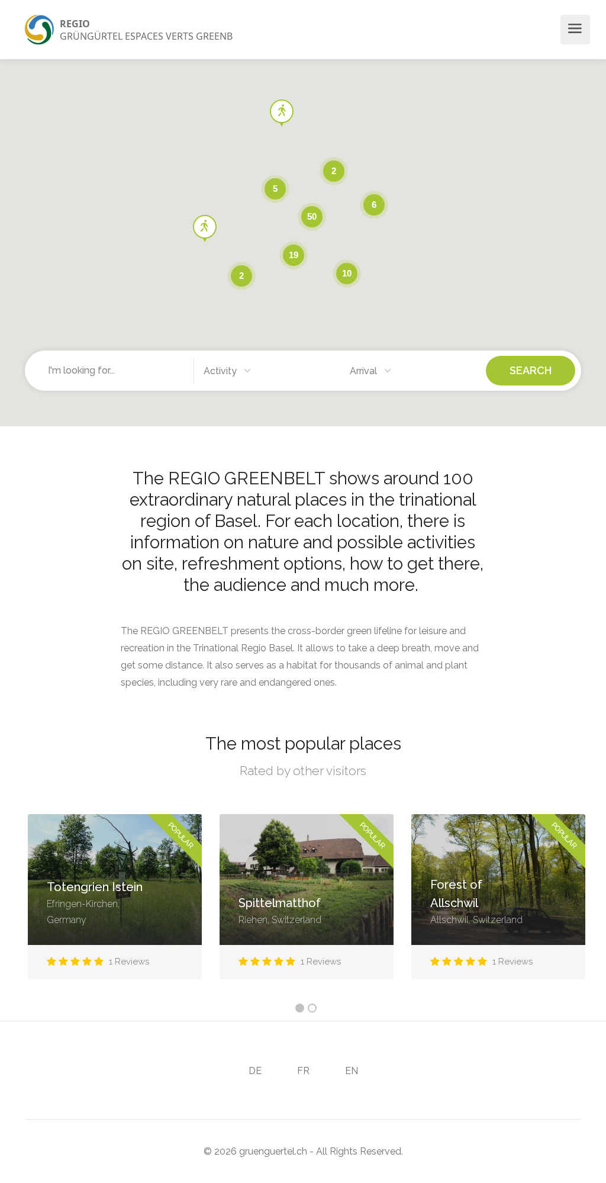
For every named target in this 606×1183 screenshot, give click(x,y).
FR (303, 1070)
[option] (115, 905)
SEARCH (531, 370)
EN (351, 1070)
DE (255, 1070)
